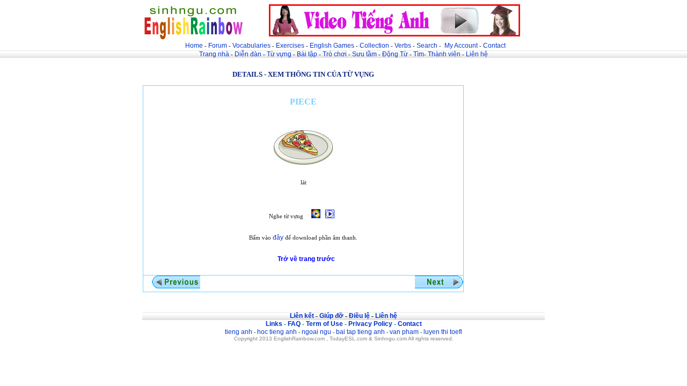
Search (426, 45)
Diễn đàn (248, 54)
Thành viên (444, 54)
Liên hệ (477, 54)
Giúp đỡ (331, 316)
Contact (494, 45)
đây (278, 237)
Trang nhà (214, 54)
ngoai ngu (316, 332)
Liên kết (302, 316)
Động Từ (395, 54)
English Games (332, 45)
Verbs (402, 45)
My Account (461, 45)
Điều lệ (359, 316)
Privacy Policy (370, 324)
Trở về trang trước (306, 259)
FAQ (294, 324)
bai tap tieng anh (360, 332)
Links (274, 324)
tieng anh (238, 332)
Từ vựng (279, 54)
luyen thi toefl (442, 332)
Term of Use (324, 324)
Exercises (290, 45)
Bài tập (307, 54)
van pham (404, 332)
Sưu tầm (364, 54)
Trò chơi (335, 54)
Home (194, 45)
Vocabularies (251, 45)
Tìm (418, 54)
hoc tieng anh (277, 332)
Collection (374, 45)
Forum (217, 45)
